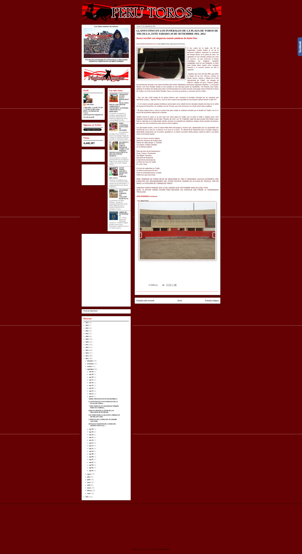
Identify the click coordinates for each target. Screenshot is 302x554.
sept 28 (91, 377)
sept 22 (91, 394)
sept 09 (91, 454)
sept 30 (91, 371)
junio (89, 479)
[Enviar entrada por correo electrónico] (163, 285)
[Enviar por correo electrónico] (167, 285)
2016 (87, 347)
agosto (89, 474)
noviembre (90, 364)
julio (88, 477)
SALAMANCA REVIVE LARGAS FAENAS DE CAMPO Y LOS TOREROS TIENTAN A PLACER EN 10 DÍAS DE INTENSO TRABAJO (119, 149)
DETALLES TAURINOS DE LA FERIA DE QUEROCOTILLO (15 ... (102, 424)
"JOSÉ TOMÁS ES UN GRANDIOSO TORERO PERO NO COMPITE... (104, 407)
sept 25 (91, 385)
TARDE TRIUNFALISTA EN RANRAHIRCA (103, 399)
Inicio (180, 301)
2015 (87, 350)
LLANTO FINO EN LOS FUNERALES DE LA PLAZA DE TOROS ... (103, 402)
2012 (87, 358)
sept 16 (91, 435)
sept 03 (91, 468)
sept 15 (91, 437)
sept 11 (91, 448)
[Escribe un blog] (170, 285)
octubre (89, 366)
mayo (89, 482)
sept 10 (91, 451)
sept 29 (91, 374)
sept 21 (91, 396)
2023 (87, 328)
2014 (87, 353)
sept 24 (91, 388)
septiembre (90, 369)
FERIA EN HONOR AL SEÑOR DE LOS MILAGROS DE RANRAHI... (101, 411)
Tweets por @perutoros (90, 311)
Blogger (166, 549)
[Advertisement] (101, 524)
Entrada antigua (212, 301)
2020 (87, 336)
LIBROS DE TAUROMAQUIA (124, 214)
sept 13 (91, 443)
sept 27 (91, 380)
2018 (87, 342)
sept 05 (91, 462)
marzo (89, 488)
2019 (87, 339)
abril (88, 485)
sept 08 (91, 457)
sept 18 (91, 432)
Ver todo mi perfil (88, 117)
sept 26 (91, 382)
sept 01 (91, 470)
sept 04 (91, 465)
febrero (89, 490)
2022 (87, 331)
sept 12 (91, 446)
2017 (87, 345)
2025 (87, 322)
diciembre (90, 361)
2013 (87, 356)
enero (89, 493)
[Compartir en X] (173, 285)
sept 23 (91, 391)
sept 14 (91, 440)
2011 (87, 497)
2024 (87, 325)
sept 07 (91, 459)
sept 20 (91, 429)
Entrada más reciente (145, 301)
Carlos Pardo (90, 104)
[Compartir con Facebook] (175, 285)
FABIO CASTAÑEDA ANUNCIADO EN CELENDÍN (123, 127)
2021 (87, 333)
